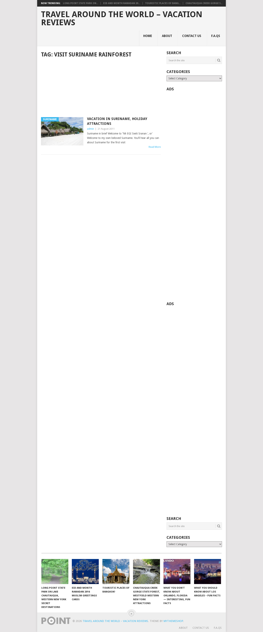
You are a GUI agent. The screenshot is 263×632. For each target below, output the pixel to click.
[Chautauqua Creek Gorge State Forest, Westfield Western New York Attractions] (146, 571)
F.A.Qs (215, 36)
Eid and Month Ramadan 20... (121, 3)
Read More (155, 146)
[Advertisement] (101, 88)
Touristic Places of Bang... (162, 3)
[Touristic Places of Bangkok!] (115, 571)
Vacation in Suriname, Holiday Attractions (117, 121)
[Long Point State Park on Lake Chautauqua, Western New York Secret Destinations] (54, 571)
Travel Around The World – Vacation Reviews (121, 18)
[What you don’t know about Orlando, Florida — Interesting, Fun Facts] (176, 571)
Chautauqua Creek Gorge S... (204, 3)
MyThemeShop (173, 621)
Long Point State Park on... (80, 3)
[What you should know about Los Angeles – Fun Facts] (207, 571)
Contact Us (191, 36)
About (167, 36)
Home (147, 36)
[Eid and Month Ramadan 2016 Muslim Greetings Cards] (85, 571)
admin (90, 128)
